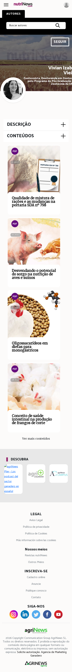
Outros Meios (36, 562)
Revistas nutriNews (36, 555)
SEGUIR (60, 42)
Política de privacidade (36, 527)
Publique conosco (36, 590)
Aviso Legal (36, 520)
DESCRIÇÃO (19, 124)
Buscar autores (18, 25)
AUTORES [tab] (13, 13)
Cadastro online (36, 577)
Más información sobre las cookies (36, 540)
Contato (36, 597)
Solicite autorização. (28, 652)
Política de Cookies (36, 533)
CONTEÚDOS (20, 136)
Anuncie (36, 584)
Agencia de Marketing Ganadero (48, 654)
